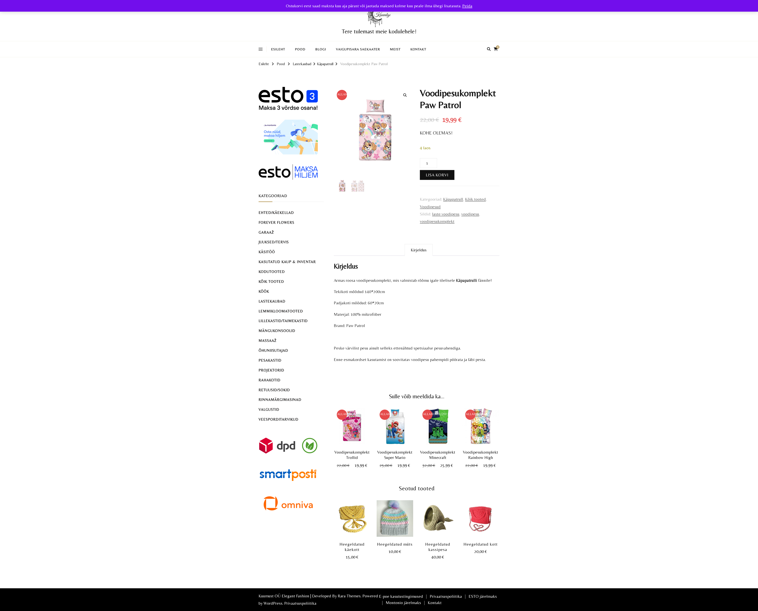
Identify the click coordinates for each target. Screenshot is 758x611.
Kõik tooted (475, 199)
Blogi (320, 49)
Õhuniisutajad (273, 350)
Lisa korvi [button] (352, 430)
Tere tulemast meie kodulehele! (379, 31)
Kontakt (418, 49)
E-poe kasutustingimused (401, 596)
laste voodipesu (445, 214)
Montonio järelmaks (403, 602)
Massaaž (268, 340)
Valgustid (269, 409)
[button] (405, 95)
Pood (300, 49)
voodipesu (470, 214)
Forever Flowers (276, 222)
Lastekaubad (272, 301)
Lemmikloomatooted (281, 311)
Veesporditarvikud (278, 419)
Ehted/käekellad (276, 213)
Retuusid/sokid (274, 390)
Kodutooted (272, 272)
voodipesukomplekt (437, 221)
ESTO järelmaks (483, 596)
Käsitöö (267, 252)
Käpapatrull (453, 199)
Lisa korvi (437, 174)
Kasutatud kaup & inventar (287, 262)
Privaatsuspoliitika (300, 603)
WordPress (273, 603)
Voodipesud (430, 206)
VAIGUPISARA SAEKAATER (358, 49)
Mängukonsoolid (277, 331)
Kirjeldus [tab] (419, 249)
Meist (395, 49)
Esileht (278, 49)
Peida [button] (467, 5)
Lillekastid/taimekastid (283, 321)
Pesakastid (270, 360)
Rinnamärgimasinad (280, 400)
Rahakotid (269, 380)
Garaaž (266, 232)
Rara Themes (349, 595)
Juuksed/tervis (274, 242)
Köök (264, 291)
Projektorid (271, 370)
